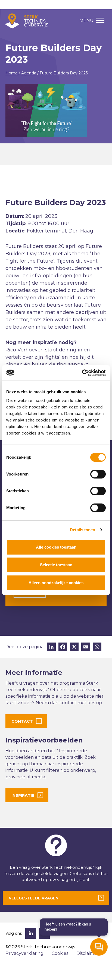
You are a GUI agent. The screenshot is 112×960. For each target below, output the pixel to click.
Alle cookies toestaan (56, 547)
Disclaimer (87, 953)
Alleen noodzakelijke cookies (56, 582)
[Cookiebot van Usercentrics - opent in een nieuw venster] (82, 372)
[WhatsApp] (97, 648)
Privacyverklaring (24, 953)
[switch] (98, 474)
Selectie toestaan (56, 564)
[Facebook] (62, 648)
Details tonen (82, 529)
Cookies (60, 953)
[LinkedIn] (51, 648)
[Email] (85, 648)
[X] (74, 648)
